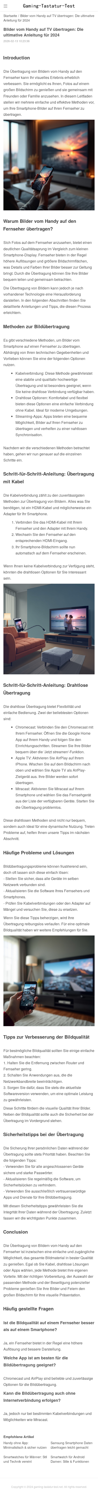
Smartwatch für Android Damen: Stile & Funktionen (70, 1459)
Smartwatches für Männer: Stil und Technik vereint (25, 1459)
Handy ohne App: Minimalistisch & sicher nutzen (25, 1445)
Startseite (10, 15)
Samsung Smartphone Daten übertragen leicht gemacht (72, 1445)
